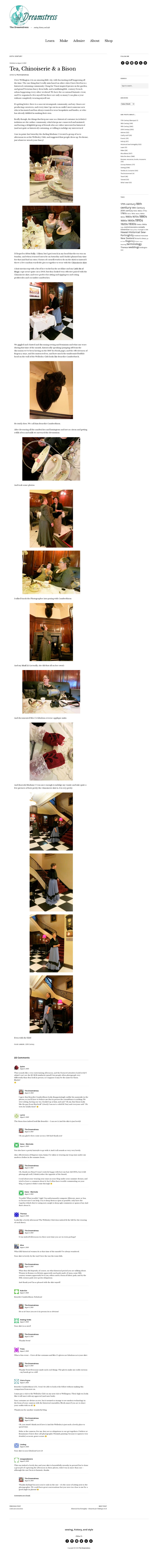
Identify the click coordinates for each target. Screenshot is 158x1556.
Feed (141, 64)
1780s (124, 213)
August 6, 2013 (24, 1447)
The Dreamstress (19, 27)
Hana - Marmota (26, 1144)
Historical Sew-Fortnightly (133, 234)
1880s (143, 216)
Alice (22, 1245)
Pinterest (131, 64)
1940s (139, 224)
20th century (127, 210)
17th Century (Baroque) (128, 120)
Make (64, 41)
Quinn (22, 1067)
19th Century (125, 126)
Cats (122, 227)
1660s (140, 211)
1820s (138, 213)
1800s (129, 213)
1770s (145, 211)
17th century (128, 204)
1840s (142, 213)
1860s (128, 216)
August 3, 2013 (21, 63)
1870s (135, 216)
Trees (22, 1349)
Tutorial (123, 179)
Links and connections (16, 1507)
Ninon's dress (140, 238)
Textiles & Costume (127, 170)
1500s (135, 211)
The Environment (126, 173)
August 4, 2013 (29, 1132)
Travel (123, 176)
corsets (141, 227)
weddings (133, 247)
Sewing (123, 167)
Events (123, 138)
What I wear (124, 182)
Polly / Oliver (37, 253)
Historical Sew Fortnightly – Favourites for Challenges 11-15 (89, 1507)
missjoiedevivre (26, 1459)
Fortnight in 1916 (143, 229)
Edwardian (125, 229)
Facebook (122, 64)
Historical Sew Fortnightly (129, 144)
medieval (137, 235)
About (94, 41)
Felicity (123, 141)
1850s (123, 217)
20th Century (16, 56)
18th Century (125, 123)
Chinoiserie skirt (79, 263)
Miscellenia (124, 153)
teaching (123, 244)
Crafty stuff (125, 135)
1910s (139, 220)
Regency (130, 241)
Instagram (127, 64)
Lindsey (23, 1444)
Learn (49, 41)
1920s (124, 224)
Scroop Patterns (126, 164)
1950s (144, 224)
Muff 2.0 (26, 665)
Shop (109, 41)
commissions (131, 227)
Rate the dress (125, 156)
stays (141, 241)
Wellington (143, 247)
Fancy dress (133, 229)
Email (145, 64)
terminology (134, 244)
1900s (131, 220)
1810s (133, 213)
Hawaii (124, 232)
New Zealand (127, 238)
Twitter (136, 64)
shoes (137, 241)
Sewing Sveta (25, 1320)
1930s (132, 224)
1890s (124, 220)
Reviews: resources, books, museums (133, 159)
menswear (144, 235)
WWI (122, 250)
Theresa (23, 1214)
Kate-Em (23, 1291)
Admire (79, 41)
